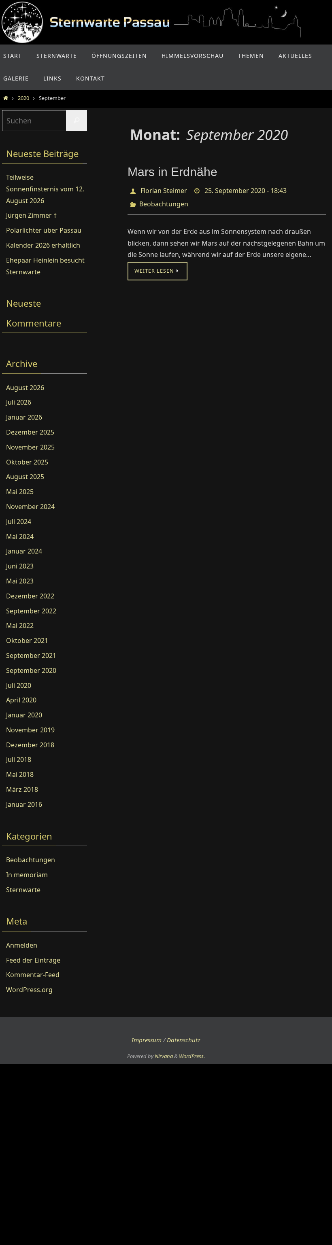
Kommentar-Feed (33, 974)
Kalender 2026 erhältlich (43, 245)
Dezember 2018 (30, 744)
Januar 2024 (24, 551)
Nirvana (164, 1056)
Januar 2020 (24, 715)
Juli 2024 (18, 521)
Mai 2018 (20, 774)
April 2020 (21, 700)
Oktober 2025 (27, 462)
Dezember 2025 (30, 432)
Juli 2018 (18, 759)
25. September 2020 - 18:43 (245, 189)
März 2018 (22, 789)
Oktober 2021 (27, 640)
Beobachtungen (163, 201)
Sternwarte (23, 889)
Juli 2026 (18, 402)
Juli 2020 (18, 685)
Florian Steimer (163, 189)
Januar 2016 (24, 804)
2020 (23, 98)
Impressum (147, 1040)
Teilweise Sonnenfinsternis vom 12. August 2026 (45, 189)
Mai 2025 (20, 491)
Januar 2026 (24, 417)
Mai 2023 (20, 581)
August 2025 (25, 476)
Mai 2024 (20, 536)
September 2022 (31, 611)
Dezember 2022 (30, 596)
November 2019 (30, 729)
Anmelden (21, 945)
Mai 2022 (20, 625)
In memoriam (27, 874)
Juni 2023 (20, 566)
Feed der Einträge (33, 960)
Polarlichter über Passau (43, 230)
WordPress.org (29, 989)
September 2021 (31, 655)
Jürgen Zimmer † (31, 215)
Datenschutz (183, 1040)
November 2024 (30, 506)
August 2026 (25, 387)
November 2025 (30, 447)
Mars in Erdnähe (172, 171)
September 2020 (31, 670)
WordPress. (192, 1056)
